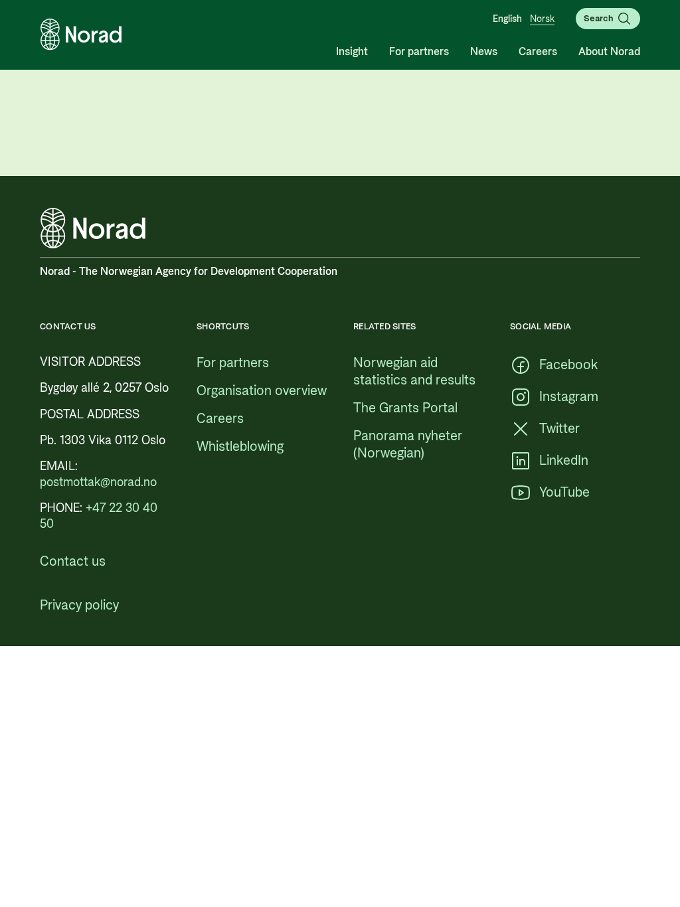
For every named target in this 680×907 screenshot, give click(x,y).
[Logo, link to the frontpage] (81, 34)
